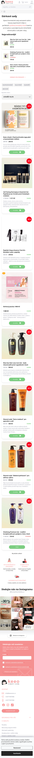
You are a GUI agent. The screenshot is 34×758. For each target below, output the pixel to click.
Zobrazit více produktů (17, 77)
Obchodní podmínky (8, 730)
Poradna (4, 725)
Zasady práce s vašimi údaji (10, 733)
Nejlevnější (18, 85)
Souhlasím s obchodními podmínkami (14, 662)
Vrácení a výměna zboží (8, 736)
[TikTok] (12, 704)
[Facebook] (3, 704)
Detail (17, 547)
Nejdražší (27, 85)
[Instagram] (7, 704)
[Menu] (32, 2)
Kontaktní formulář (10, 711)
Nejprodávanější (8, 85)
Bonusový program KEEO (9, 727)
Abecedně (5, 89)
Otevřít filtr (8, 97)
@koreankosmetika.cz (17, 592)
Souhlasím (17, 753)
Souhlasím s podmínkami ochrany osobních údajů (17, 667)
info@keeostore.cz (10, 693)
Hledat (30, 7)
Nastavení (17, 748)
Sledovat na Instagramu (18, 635)
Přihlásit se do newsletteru (10, 671)
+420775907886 (9, 696)
